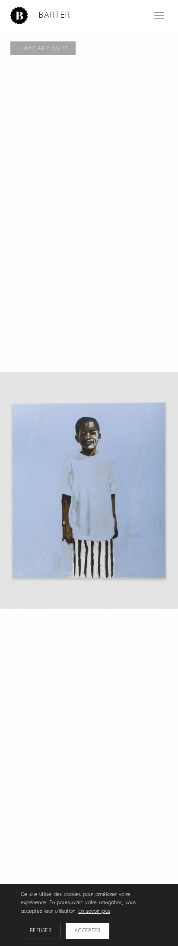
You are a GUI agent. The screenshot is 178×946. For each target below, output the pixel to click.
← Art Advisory (43, 48)
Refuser (40, 930)
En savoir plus (94, 911)
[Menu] (159, 15)
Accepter (87, 930)
